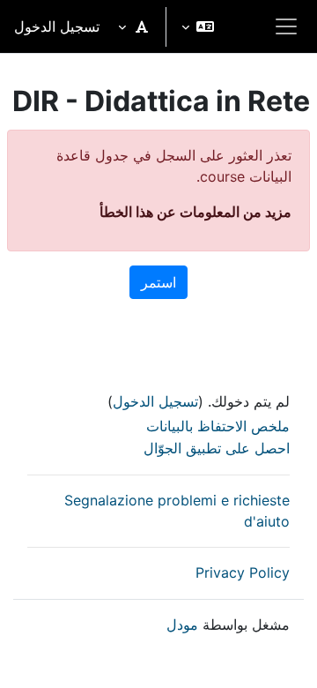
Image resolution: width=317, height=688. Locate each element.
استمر (158, 282)
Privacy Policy (242, 572)
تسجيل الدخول (57, 26)
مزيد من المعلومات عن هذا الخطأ (195, 212)
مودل (182, 624)
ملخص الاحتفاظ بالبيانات (218, 426)
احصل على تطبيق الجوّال (217, 448)
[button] (197, 26)
